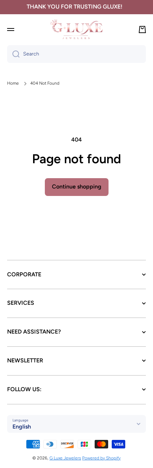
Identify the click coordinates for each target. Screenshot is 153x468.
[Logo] (76, 29)
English (21, 426)
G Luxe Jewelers (65, 458)
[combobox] (76, 54)
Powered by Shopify (101, 458)
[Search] (13, 54)
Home (13, 83)
